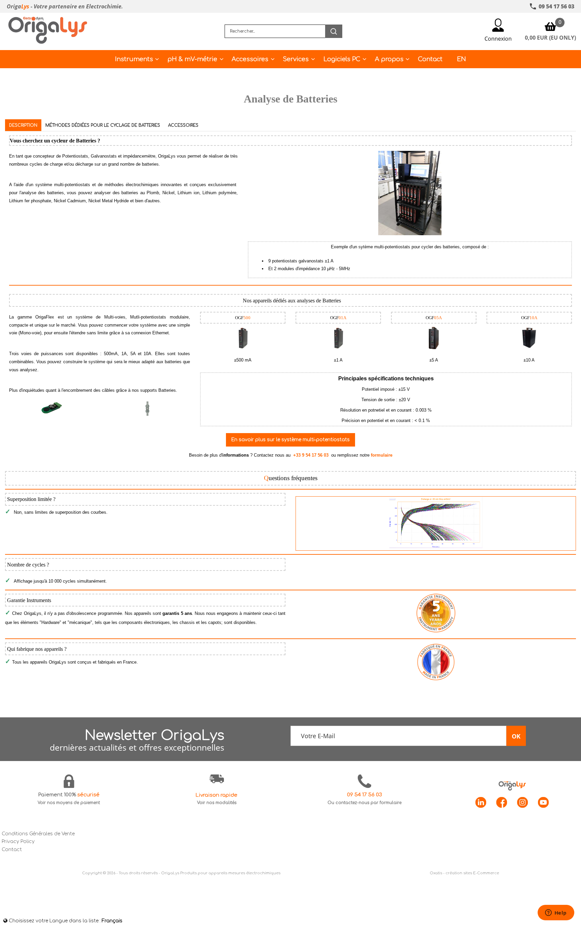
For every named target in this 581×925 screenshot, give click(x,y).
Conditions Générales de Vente (38, 833)
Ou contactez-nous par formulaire (364, 802)
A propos (389, 59)
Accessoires (250, 59)
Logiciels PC (341, 59)
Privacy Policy (18, 841)
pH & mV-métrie (192, 59)
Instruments (134, 59)
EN (461, 59)
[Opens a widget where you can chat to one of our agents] (555, 913)
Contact (430, 59)
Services (296, 59)
